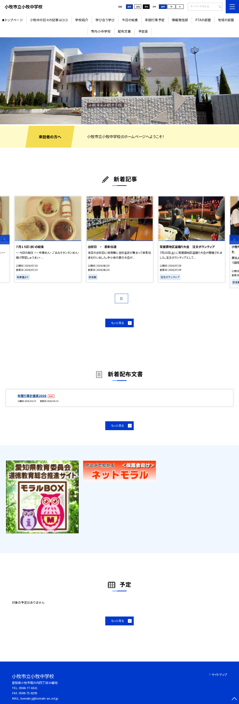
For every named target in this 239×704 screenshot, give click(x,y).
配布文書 (124, 31)
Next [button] (234, 239)
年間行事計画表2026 (32, 396)
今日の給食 (130, 19)
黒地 (146, 6)
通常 (129, 6)
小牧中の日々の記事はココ (49, 19)
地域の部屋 (226, 19)
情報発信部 (180, 19)
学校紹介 (81, 19)
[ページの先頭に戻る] (234, 699)
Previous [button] (5, 239)
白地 (138, 6)
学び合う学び (105, 19)
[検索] (218, 7)
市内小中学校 (101, 31)
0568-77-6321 (28, 688)
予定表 (143, 31)
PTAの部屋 (203, 19)
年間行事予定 (155, 19)
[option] (119, 80)
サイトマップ (219, 674)
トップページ (14, 19)
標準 (163, 6)
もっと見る (117, 323)
